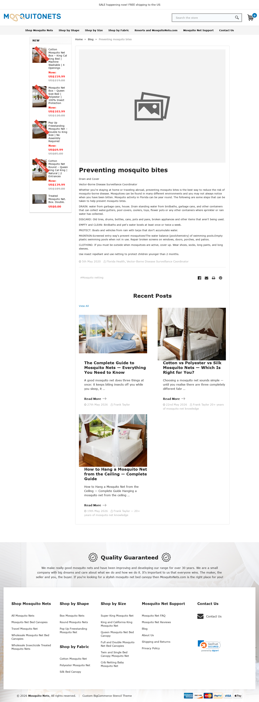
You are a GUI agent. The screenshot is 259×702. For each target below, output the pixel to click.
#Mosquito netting (91, 277)
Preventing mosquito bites (123, 169)
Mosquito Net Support (198, 30)
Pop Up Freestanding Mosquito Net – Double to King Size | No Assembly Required (57, 132)
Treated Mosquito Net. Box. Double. (57, 198)
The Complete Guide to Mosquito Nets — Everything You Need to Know (115, 367)
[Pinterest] (220, 278)
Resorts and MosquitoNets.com (156, 30)
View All (84, 305)
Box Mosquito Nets (72, 615)
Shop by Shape (69, 30)
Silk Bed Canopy (70, 671)
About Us (148, 635)
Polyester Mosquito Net (75, 665)
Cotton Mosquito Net (73, 658)
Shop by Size (94, 30)
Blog (144, 628)
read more (92, 398)
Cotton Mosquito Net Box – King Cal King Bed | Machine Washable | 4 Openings (57, 58)
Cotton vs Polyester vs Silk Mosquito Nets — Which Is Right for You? (192, 367)
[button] (209, 646)
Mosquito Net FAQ (153, 615)
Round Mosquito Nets (74, 622)
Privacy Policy (151, 648)
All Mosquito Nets (22, 615)
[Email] (206, 278)
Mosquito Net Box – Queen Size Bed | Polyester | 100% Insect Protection (56, 95)
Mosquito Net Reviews (156, 622)
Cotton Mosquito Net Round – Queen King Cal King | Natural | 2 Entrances (58, 168)
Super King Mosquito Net (117, 615)
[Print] (213, 278)
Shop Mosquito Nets (39, 30)
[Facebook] (199, 278)
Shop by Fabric (118, 30)
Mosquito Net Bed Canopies (29, 622)
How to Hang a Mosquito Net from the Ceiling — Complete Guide (115, 474)
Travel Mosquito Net (24, 628)
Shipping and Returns (156, 641)
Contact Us (226, 30)
